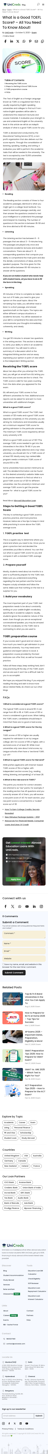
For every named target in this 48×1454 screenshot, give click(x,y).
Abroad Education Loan (25, 500)
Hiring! (14, 1315)
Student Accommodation (13, 1275)
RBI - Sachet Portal (10, 1325)
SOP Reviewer (33, 1283)
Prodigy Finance (11, 1208)
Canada (22, 1161)
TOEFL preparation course (16, 89)
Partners (30, 1315)
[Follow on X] (13, 906)
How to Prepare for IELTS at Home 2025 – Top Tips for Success (35, 1017)
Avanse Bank (25, 1182)
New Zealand (10, 1166)
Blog (4, 9)
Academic (9, 1122)
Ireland (25, 1166)
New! (17, 1294)
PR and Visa (9, 1132)
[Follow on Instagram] (41, 906)
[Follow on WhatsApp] (20, 906)
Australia (37, 1155)
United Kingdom (11, 1155)
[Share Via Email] (35, 41)
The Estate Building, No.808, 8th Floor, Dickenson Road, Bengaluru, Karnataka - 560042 (12, 1396)
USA (26, 1155)
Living (6, 1127)
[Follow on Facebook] (5, 906)
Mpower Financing (32, 1208)
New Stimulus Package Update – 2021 (22, 817)
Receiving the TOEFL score (16, 83)
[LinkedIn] (21, 1423)
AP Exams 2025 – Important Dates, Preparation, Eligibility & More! (34, 1036)
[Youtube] (26, 1424)
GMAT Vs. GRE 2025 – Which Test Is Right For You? (35, 1072)
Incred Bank (9, 1192)
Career (22, 1122)
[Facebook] (9, 1423)
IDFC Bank (25, 1192)
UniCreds (9, 32)
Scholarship (25, 1132)
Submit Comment (14, 972)
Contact (30, 1311)
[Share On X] (17, 41)
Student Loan (10, 1138)
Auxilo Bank (23, 1198)
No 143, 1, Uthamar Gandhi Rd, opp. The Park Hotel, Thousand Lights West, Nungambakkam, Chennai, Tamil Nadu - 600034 (35, 1382)
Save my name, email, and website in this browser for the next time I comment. (22, 965)
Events (6, 1320)
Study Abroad (28, 1138)
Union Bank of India (32, 1187)
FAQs (8, 92)
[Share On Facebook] (4, 41)
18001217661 (10, 1339)
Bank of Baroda (11, 1203)
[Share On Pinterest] (29, 41)
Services (6, 1285)
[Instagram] (3, 1423)
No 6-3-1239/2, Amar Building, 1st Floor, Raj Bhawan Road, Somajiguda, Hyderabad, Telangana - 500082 (12, 1382)
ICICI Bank (9, 1182)
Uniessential (8, 1294)
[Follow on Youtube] (27, 906)
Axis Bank (28, 1203)
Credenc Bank (11, 1187)
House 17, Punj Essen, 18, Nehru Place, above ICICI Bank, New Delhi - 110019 (35, 1367)
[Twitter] (15, 1423)
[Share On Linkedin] (11, 41)
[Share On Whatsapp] (23, 41)
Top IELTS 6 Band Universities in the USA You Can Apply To (35, 998)
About (5, 1311)
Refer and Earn (9, 1289)
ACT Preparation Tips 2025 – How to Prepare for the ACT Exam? (35, 1090)
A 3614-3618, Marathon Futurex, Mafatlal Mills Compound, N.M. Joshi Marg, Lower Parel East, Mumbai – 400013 (12, 1368)
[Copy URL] (41, 41)
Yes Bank (8, 1198)
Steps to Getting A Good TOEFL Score (21, 86)
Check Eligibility (34, 1279)
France (36, 1166)
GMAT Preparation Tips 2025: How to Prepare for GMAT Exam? (34, 1055)
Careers (6, 1315)
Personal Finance (22, 1127)
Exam (9, 9)
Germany (8, 1161)
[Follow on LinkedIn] (34, 906)
